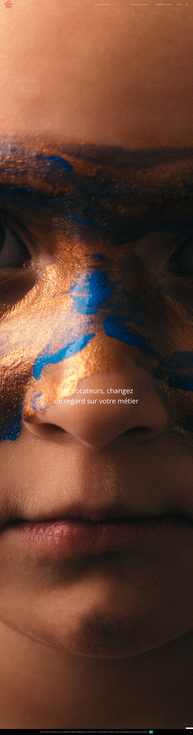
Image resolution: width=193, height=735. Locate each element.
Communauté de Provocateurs (139, 4)
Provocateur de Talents (101, 4)
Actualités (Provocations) (164, 4)
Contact (179, 4)
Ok (151, 732)
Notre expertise (120, 4)
